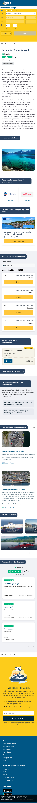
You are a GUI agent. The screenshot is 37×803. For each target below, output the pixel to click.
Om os (5, 775)
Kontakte (6, 772)
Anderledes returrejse (17, 10)
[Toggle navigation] (32, 3)
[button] (18, 265)
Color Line (30, 277)
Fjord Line (30, 293)
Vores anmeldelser (9, 755)
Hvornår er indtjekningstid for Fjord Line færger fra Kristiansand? (16, 412)
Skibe (4, 760)
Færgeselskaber (8, 746)
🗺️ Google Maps (8, 463)
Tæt (33, 798)
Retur (3, 10)
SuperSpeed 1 (12, 531)
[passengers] (30, 553)
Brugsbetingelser (8, 778)
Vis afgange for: (7, 262)
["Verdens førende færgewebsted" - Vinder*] (7, 3)
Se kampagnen (18, 241)
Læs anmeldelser (8, 63)
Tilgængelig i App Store (7, 790)
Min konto (6, 769)
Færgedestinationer (9, 744)
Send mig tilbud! (19, 718)
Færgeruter (7, 749)
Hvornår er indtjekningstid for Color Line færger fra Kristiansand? (16, 404)
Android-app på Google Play (7, 794)
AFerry (5, 740)
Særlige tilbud (7, 758)
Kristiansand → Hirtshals (24, 275)
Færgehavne (7, 752)
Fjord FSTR (24, 547)
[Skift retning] (34, 14)
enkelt (8, 10)
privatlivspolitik (9, 799)
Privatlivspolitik (22, 724)
